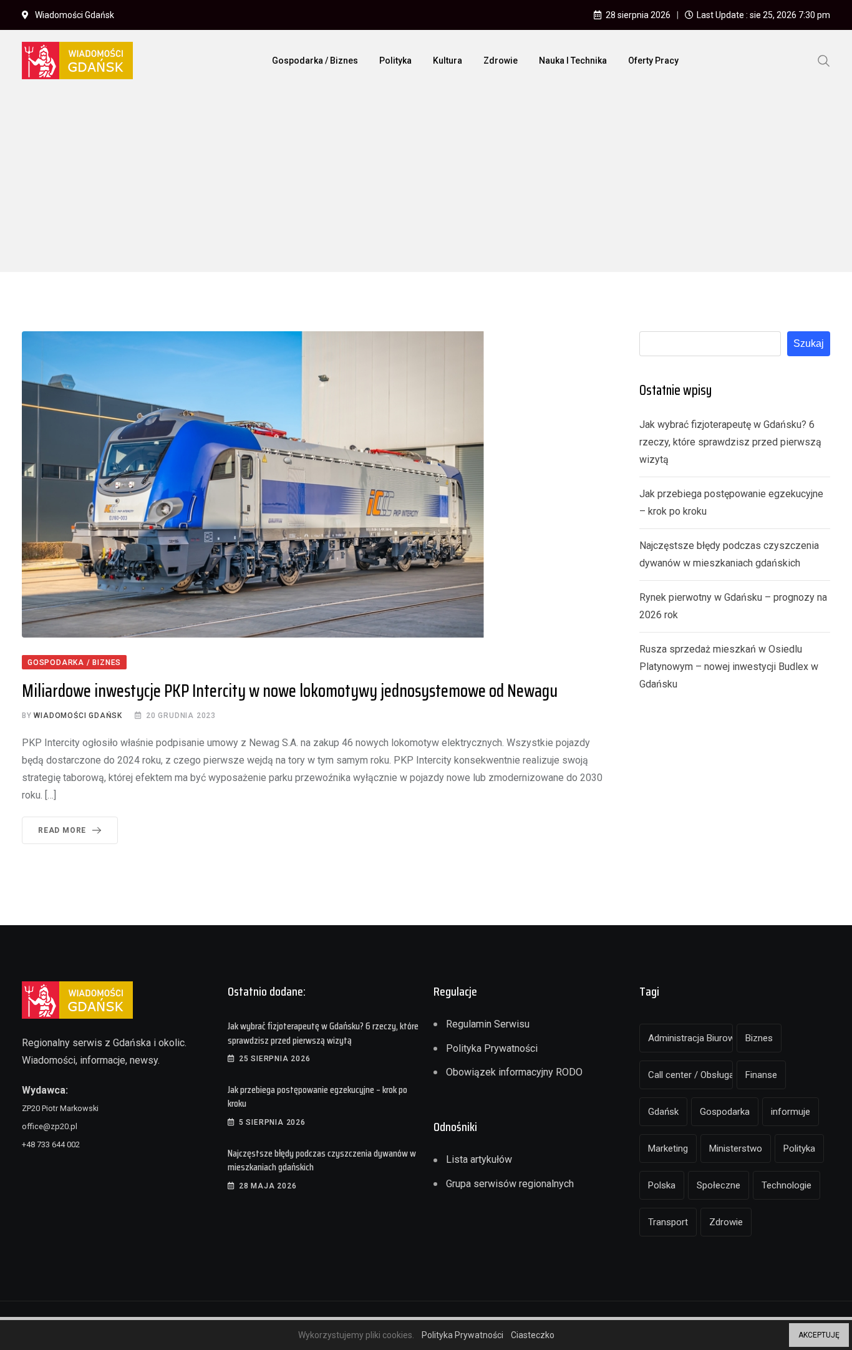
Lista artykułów (479, 1159)
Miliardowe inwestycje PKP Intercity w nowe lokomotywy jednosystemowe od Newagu (290, 690)
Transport (668, 1222)
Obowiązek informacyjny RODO (514, 1072)
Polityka (395, 61)
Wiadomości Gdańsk (78, 715)
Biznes (759, 1038)
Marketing (668, 1148)
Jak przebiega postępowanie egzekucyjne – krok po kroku (317, 1096)
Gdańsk (663, 1111)
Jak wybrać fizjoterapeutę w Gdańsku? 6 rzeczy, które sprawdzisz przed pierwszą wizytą (730, 442)
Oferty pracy (653, 61)
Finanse (761, 1074)
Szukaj (808, 343)
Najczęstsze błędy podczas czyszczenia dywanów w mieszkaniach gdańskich (322, 1160)
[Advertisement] (426, 184)
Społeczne (718, 1185)
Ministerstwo (735, 1148)
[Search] (824, 59)
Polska (661, 1185)
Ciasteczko (532, 1335)
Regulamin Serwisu (488, 1024)
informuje (790, 1111)
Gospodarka (725, 1111)
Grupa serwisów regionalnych (510, 1184)
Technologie (786, 1185)
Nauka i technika (573, 61)
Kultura (447, 61)
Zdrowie (500, 61)
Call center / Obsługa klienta (690, 1074)
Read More (62, 830)
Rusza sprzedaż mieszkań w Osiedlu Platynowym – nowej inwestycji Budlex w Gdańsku (728, 666)
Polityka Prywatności (492, 1048)
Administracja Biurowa (690, 1038)
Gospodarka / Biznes (315, 61)
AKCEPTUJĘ (819, 1335)
